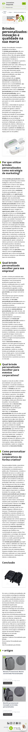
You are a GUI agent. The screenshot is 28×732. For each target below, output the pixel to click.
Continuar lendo (7, 683)
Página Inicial (4, 12)
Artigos (10, 12)
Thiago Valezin (15, 22)
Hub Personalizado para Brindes (11, 645)
